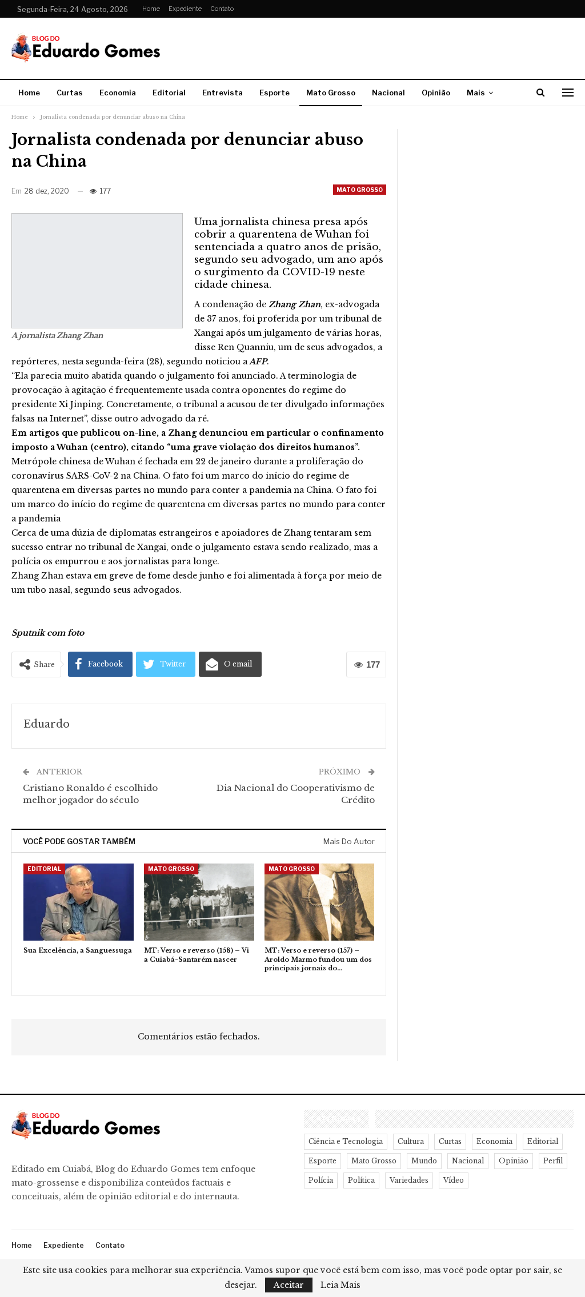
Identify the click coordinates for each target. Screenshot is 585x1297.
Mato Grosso (330, 92)
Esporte (274, 92)
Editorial (169, 92)
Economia (117, 92)
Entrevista (222, 92)
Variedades (409, 1180)
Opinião (436, 92)
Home (151, 9)
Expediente (185, 9)
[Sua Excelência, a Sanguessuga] (78, 902)
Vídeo (453, 1180)
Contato (222, 9)
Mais (476, 92)
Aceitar (289, 1285)
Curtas (70, 92)
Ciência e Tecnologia (345, 1141)
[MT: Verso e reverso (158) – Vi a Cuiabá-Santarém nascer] (199, 902)
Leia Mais (340, 1285)
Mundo (424, 1161)
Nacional (388, 92)
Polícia (320, 1180)
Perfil (553, 1161)
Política (361, 1180)
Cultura (411, 1141)
